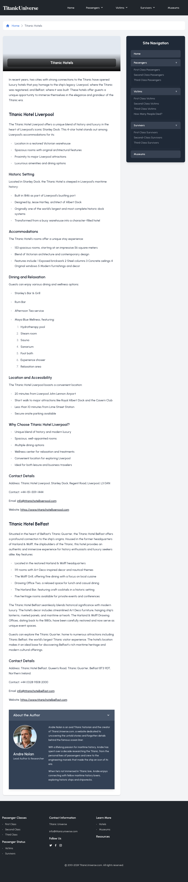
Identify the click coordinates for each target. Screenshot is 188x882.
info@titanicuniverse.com (63, 831)
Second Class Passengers (149, 74)
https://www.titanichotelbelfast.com (43, 699)
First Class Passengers (147, 69)
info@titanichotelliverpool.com (36, 501)
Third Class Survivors (146, 142)
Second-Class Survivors (148, 137)
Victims (120, 7)
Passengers (93, 7)
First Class (10, 824)
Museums (173, 7)
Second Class (12, 829)
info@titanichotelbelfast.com (35, 691)
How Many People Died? (148, 113)
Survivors (146, 7)
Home (70, 7)
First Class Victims (144, 98)
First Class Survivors (146, 132)
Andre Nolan (23, 754)
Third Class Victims (145, 108)
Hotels (102, 824)
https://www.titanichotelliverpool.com (44, 509)
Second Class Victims (146, 103)
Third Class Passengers (147, 79)
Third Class (11, 834)
